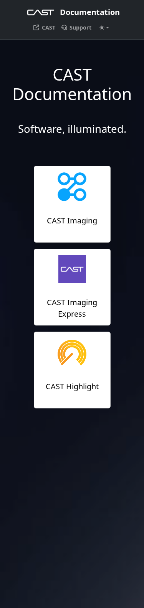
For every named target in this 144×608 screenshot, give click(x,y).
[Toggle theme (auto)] (104, 27)
